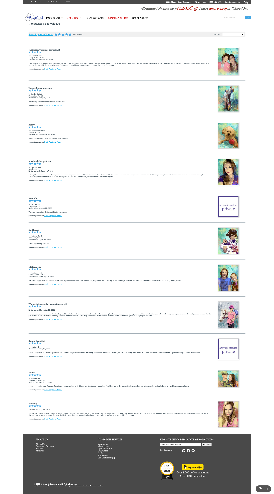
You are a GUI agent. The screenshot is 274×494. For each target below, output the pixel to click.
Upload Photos (105, 448)
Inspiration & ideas (117, 17)
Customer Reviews (45, 446)
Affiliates (40, 451)
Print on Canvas (139, 17)
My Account (200, 2)
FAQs (100, 453)
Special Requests (232, 2)
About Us (40, 444)
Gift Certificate (105, 457)
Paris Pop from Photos (41, 34)
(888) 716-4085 (215, 2)
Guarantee (103, 451)
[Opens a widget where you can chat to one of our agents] (263, 489)
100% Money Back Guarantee (178, 2)
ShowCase (103, 455)
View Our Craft (95, 17)
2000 (68, 2)
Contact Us (103, 444)
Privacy (39, 448)
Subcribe (206, 444)
